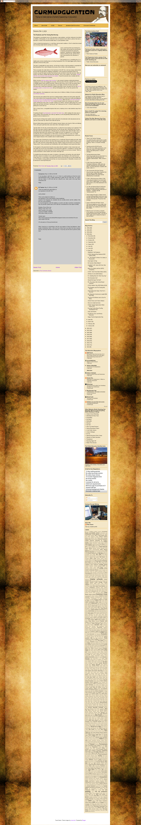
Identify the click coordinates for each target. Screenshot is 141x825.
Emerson (87, 629)
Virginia (98, 803)
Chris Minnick (102, 586)
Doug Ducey (92, 621)
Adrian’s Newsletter (92, 365)
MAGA (100, 693)
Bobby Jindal (93, 558)
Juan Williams (99, 675)
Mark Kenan (93, 698)
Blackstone (87, 555)
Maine (103, 693)
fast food (97, 636)
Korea (106, 683)
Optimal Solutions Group (90, 737)
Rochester (102, 765)
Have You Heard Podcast (92, 426)
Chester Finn (104, 580)
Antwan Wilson (98, 545)
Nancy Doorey (101, 720)
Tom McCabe (91, 795)
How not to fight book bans (94, 303)
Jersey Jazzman (96, 664)
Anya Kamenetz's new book (53, 113)
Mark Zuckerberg (93, 699)
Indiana (87, 656)
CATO (98, 568)
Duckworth (98, 621)
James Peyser (93, 659)
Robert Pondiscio (93, 764)
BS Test (99, 562)
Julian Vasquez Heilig (100, 677)
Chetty (96, 582)
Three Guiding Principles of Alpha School (96, 194)
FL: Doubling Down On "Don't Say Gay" (97, 275)
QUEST (89, 753)
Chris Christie (89, 586)
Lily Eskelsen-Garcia (93, 689)
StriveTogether (92, 781)
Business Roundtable (93, 563)
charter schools (96, 579)
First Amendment (99, 638)
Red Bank (93, 758)
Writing (86, 810)
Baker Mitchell (103, 549)
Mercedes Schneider (98, 707)
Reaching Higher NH (91, 441)
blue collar (105, 555)
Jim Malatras (91, 667)
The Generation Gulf (92, 278)
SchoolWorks (98, 772)
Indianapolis (91, 656)
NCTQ (96, 726)
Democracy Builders (89, 617)
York (106, 810)
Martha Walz (99, 699)
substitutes (93, 782)
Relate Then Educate (91, 442)
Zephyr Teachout (91, 811)
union (101, 798)
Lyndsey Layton (95, 693)
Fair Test (88, 424)
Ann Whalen (102, 544)
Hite (89, 650)
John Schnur (93, 672)
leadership (87, 687)
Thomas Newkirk (95, 793)
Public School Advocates (92, 61)
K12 (90, 678)
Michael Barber (103, 710)
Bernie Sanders (91, 553)
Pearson (92, 744)
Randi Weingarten (103, 754)
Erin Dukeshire (95, 632)
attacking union (104, 548)
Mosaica (86, 719)
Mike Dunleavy (91, 713)
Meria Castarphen (100, 708)
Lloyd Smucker (88, 692)
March (89, 321)
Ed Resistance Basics (97, 622)
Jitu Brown (87, 668)
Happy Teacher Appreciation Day (95, 317)
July (89, 246)
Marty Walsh (87, 701)
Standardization (103, 777)
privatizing (98, 750)
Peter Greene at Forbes (92, 53)
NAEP (90, 720)
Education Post (98, 624)
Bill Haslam (104, 554)
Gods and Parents (92, 311)
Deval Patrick (91, 619)
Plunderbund (89, 439)
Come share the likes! (91, 107)
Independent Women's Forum (101, 655)
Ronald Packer (102, 767)
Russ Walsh (91, 768)
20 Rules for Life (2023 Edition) (95, 273)
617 (86, 531)
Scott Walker (104, 772)
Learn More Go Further (95, 687)
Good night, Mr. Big (92, 261)
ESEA (102, 632)
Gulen (103, 645)
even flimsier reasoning (38, 93)
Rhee (86, 762)
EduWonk (105, 627)
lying (90, 693)
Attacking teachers (96, 548)
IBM (86, 654)
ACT (103, 534)
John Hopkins (88, 670)
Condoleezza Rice (98, 597)
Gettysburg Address (95, 644)
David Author (97, 608)
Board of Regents (89, 557)
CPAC (103, 599)
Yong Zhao (102, 810)
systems (101, 783)
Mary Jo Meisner (93, 701)
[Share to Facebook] (69, 166)
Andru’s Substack (91, 373)
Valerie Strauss (88, 802)
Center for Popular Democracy (96, 571)
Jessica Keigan (88, 665)
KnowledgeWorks (99, 683)
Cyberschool (94, 603)
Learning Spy (104, 687)
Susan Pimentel (92, 783)
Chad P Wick (100, 573)
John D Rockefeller (103, 668)
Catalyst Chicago (93, 568)
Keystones (96, 682)
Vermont (105, 802)
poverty (86, 749)
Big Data (101, 553)
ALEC (106, 535)
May (89, 250)
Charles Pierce (104, 575)
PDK (88, 744)
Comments (90, 500)
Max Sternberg (100, 704)
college (101, 592)
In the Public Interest (91, 430)
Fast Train (101, 636)
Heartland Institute (98, 648)
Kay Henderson (100, 679)
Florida (105, 638)
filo (93, 638)
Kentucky (91, 680)
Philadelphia (95, 746)
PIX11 (91, 748)
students (97, 781)
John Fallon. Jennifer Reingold (91, 669)
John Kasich (94, 670)
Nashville (95, 721)
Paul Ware (105, 742)
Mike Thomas (104, 715)
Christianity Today (99, 587)
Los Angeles (99, 692)
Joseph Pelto (91, 674)
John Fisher (100, 669)
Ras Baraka (87, 755)
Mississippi (105, 716)
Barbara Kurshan (95, 550)
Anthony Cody (91, 545)
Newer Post (37, 267)
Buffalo (106, 562)
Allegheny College (94, 536)
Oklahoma (97, 736)
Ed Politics (89, 419)
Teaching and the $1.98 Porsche (94, 146)
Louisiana (87, 693)
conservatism (87, 598)
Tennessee (87, 789)
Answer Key (90, 378)
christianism (92, 587)
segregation (94, 773)
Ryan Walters (97, 768)
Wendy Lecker (94, 807)
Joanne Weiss (92, 668)
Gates (88, 643)
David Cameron (88, 609)
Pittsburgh (87, 748)
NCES (89, 726)
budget (102, 562)
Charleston (99, 576)
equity (97, 631)
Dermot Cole (93, 618)
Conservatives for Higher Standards (99, 598)
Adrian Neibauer (91, 535)
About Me (44, 25)
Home (36, 25)
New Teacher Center (100, 730)
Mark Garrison (94, 697)
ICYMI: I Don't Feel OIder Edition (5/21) (97, 271)
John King (100, 670)
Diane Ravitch (101, 619)
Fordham (96, 639)
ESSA (106, 632)
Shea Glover (90, 774)
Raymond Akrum (94, 755)
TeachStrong (92, 787)
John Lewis (105, 670)
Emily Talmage (97, 629)
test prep (104, 789)
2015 (88, 342)
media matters (101, 706)
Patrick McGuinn (94, 741)
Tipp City (93, 794)
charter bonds (94, 577)
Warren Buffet (91, 806)
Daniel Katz (94, 605)
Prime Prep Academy (90, 750)
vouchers (87, 805)
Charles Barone (98, 575)
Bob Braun (102, 557)
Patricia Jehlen (104, 740)
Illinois (94, 654)
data (99, 607)
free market (100, 640)
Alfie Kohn (89, 370)
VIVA (106, 803)
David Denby (102, 609)
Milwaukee (87, 716)
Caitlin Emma (104, 563)
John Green (105, 669)
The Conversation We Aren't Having (94, 170)
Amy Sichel (101, 541)
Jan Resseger (104, 659)
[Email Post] (61, 166)
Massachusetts (103, 702)
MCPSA (86, 706)
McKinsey (105, 704)
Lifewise (98, 688)
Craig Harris (92, 600)
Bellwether (92, 552)
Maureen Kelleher (92, 704)
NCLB (92, 726)
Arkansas (97, 546)
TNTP (97, 794)
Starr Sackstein (96, 778)
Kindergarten (90, 683)
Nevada (103, 728)
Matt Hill (103, 703)
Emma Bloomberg (103, 629)
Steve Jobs (101, 779)
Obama (88, 736)
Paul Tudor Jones (99, 742)
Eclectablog (89, 417)
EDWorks (90, 628)
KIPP (94, 683)
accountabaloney (91, 360)
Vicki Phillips (92, 803)
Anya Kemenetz (104, 545)
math (86, 703)
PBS (86, 744)
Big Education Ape (91, 390)
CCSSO (105, 568)
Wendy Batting (88, 807)
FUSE (104, 641)
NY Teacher (41, 187)
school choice (104, 770)
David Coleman (95, 609)
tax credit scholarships (89, 784)
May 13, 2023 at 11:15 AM (51, 187)
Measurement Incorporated (93, 706)
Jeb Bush (105, 662)
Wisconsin (105, 808)
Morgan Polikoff (104, 717)
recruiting (89, 758)
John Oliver (87, 672)
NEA (99, 726)
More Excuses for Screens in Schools (95, 210)
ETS (86, 634)
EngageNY (92, 631)
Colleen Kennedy (96, 592)
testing (87, 791)
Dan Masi (100, 604)
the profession (102, 791)
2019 (88, 334)
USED (90, 800)
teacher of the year (99, 786)
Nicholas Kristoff (100, 733)
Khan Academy (102, 682)
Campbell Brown (103, 564)
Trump (86, 798)
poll (106, 748)
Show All (105, 406)
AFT (96, 535)
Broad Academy (98, 560)
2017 (88, 338)
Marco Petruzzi (92, 694)
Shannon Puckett (100, 773)
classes (89, 591)
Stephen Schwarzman (89, 779)
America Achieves (94, 539)
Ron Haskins (96, 767)
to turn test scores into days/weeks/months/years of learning (47, 99)
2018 (88, 336)
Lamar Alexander (89, 684)
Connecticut (105, 597)
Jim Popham (100, 667)
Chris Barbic (97, 584)
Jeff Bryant (95, 663)
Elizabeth (105, 628)
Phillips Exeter (101, 746)
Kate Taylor (105, 678)
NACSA (86, 720)
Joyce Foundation (92, 675)
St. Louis (98, 777)
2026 (88, 228)
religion (100, 759)
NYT (86, 736)
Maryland (97, 702)
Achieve (98, 532)
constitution (87, 599)
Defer (103, 614)
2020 (88, 332)
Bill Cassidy (92, 554)
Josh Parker (97, 674)
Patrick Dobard (88, 741)
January (90, 325)
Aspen (86, 548)
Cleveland (93, 591)
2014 (88, 345)
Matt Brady (94, 703)
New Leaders (97, 729)
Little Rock (92, 691)
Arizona (93, 546)
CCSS (52, 25)
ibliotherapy (105, 653)
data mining (102, 607)
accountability (92, 532)
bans (91, 550)
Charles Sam (94, 576)
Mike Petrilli (98, 715)
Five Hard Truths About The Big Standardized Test (95, 309)
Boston (102, 558)
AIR (100, 535)
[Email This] (64, 166)
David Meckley (94, 612)
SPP (93, 777)
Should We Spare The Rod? (94, 280)
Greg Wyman (91, 645)
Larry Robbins (102, 684)
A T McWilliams (90, 531)
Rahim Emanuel (91, 754)
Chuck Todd (101, 588)
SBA (89, 770)
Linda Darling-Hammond (102, 689)
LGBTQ (95, 688)
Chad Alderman (95, 573)
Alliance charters (103, 536)
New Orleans (104, 729)
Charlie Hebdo (88, 577)
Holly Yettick (93, 650)
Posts (88, 497)
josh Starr (103, 674)
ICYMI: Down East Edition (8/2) (93, 162)
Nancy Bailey (95, 720)
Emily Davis (91, 629)
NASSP (99, 721)
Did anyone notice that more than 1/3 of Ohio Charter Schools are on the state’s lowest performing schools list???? (95, 355)
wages (91, 805)
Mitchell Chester (88, 717)
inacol (102, 654)
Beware (97, 553)
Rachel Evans (102, 753)
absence (99, 531)
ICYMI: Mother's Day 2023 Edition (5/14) (97, 285)
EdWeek (86, 628)
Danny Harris (87, 607)
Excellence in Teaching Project (95, 635)
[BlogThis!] (66, 166)
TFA (96, 791)
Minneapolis (96, 716)
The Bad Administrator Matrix (93, 154)
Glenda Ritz (101, 644)
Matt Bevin (89, 703)
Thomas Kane (88, 793)
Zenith (86, 811)
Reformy (91, 759)
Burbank (86, 563)
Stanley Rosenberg (89, 778)
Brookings (104, 560)
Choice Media (92, 584)
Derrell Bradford (99, 618)
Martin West (105, 699)
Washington (96, 806)
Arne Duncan (103, 546)
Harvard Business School (102, 646)
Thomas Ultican (102, 793)
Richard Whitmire (101, 762)
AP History (89, 546)
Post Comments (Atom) (45, 270)
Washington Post (103, 806)
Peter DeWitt (97, 745)
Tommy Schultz (102, 795)
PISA (106, 746)
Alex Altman (87, 536)
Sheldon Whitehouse (97, 774)
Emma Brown (87, 631)
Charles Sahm (88, 576)
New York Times (92, 732)
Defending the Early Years (92, 415)
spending (90, 777)
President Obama (103, 749)
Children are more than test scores (95, 402)
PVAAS (86, 753)
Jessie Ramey (103, 665)
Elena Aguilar (100, 628)
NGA (89, 733)
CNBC (97, 591)
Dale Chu (91, 604)
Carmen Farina (93, 567)
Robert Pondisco (100, 764)
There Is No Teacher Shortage (93, 138)
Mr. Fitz (88, 433)
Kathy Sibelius (93, 679)
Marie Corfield (88, 697)
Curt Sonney (104, 602)
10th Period (90, 352)
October (90, 240)
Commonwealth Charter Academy (91, 595)
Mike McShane (103, 713)
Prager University (92, 749)
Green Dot (87, 645)
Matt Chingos (99, 703)
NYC (102, 735)
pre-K (97, 749)
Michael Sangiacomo (89, 712)
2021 (88, 330)
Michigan (103, 712)
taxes (95, 784)
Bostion (98, 558)
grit (101, 645)
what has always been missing (48, 80)
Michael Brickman (88, 711)
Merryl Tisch (91, 710)
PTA (94, 751)
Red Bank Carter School (100, 758)
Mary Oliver (93, 702)
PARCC (101, 738)
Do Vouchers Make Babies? (94, 263)
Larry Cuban (96, 684)
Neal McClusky (104, 726)
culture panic (98, 602)
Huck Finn (91, 653)
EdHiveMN (89, 421)
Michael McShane (103, 711)
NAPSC (91, 721)
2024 (88, 232)
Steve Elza (96, 779)
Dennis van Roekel (98, 617)
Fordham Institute (102, 639)
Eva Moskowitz (98, 634)
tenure (92, 789)
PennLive (97, 744)
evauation (87, 635)
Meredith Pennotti (93, 708)
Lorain (93, 692)
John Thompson (100, 672)
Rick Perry (91, 763)
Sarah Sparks (98, 769)
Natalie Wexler (104, 721)
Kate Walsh (87, 679)
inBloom (105, 654)
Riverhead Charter (100, 763)
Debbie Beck (101, 613)
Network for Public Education (93, 437)
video (96, 803)
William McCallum (92, 808)
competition (92, 597)
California (87, 564)
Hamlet (95, 646)
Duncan (102, 621)
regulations (96, 759)
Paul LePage (87, 742)
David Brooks (104, 608)
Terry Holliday (98, 789)
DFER (96, 619)
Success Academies (100, 782)
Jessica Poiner (95, 665)
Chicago (100, 582)
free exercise (95, 640)
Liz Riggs (105, 691)
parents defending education (94, 740)
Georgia (89, 644)
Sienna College (104, 774)
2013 (88, 347)
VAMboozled (97, 802)
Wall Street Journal (99, 805)
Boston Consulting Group (94, 559)
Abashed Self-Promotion (73, 25)
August (90, 244)
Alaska (102, 535)
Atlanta (90, 548)
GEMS (97, 643)
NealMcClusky (87, 728)
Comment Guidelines (89, 25)
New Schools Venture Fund (90, 730)
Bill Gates (99, 554)
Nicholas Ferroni (94, 733)
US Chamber (103, 799)
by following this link (99, 99)
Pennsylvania (103, 744)
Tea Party (103, 784)
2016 (88, 340)
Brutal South (90, 397)
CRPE (100, 600)
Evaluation (104, 634)
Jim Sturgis (105, 667)
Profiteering (104, 750)
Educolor (88, 423)
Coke (100, 591)
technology (97, 787)
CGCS (105, 572)
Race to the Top (95, 753)
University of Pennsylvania (95, 799)
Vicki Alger (87, 803)
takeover (105, 783)
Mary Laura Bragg (101, 701)
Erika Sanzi (90, 632)
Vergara (102, 802)
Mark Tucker (104, 698)
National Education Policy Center (94, 435)
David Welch (91, 613)
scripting (86, 773)
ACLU (101, 534)
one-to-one (102, 736)
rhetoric (89, 762)
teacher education (91, 786)
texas (93, 791)
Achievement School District (92, 534)
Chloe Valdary (104, 583)
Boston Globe (102, 559)
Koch (104, 683)
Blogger (84, 820)
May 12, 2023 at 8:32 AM (51, 174)
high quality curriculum (93, 649)
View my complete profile (91, 526)
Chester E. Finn (98, 580)
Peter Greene (90, 524)
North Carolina (91, 735)
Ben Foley (103, 552)
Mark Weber (87, 699)
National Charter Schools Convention (92, 724)
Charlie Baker (104, 576)
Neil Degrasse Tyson (95, 728)
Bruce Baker (88, 562)
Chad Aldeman (88, 573)
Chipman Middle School (95, 583)
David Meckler (88, 612)
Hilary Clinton (101, 649)
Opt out (105, 736)
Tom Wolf (96, 795)
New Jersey (91, 729)
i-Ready (101, 653)
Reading (100, 755)
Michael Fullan (96, 711)
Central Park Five (100, 572)
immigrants (98, 654)
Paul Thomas (93, 742)
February (90, 323)
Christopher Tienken (95, 588)
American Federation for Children (98, 540)
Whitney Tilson (101, 807)
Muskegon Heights (103, 719)
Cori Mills (91, 599)
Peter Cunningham (89, 745)
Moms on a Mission (96, 717)
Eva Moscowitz (90, 634)
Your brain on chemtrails (92, 398)
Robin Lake (91, 765)
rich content (93, 762)
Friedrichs (92, 641)
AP (86, 546)
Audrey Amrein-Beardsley (94, 549)
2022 (88, 328)
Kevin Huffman (103, 680)
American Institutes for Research (91, 541)
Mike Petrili (93, 715)
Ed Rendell (91, 622)
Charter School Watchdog (92, 414)
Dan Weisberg (104, 604)
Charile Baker (92, 575)
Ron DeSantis (91, 767)
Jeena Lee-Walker (89, 663)
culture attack (104, 600)
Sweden (97, 783)
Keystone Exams (89, 682)
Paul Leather (104, 741)
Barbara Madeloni (101, 550)
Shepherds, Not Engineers (94, 252)
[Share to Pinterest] (70, 166)
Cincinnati (105, 588)
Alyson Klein (88, 539)
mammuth (73, 820)
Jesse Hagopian (104, 664)
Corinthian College (97, 599)
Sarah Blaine (91, 769)
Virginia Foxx (102, 803)
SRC (95, 777)
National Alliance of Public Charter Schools (99, 722)
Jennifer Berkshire (103, 663)
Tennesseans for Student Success (99, 788)
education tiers (95, 626)
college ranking (91, 594)
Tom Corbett (102, 794)
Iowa (91, 658)
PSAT (86, 751)
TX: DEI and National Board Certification (96, 186)
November (90, 238)
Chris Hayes (95, 586)
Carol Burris (100, 567)
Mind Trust (91, 716)
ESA (99, 632)
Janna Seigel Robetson (99, 660)
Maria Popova (99, 696)
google (105, 644)
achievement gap (103, 532)
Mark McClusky (99, 698)
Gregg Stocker (97, 645)
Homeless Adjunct (99, 650)
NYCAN (105, 735)
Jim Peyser (96, 667)
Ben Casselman (98, 552)
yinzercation (97, 810)
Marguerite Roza (92, 696)
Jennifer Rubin (88, 664)
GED (92, 643)
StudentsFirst (88, 782)
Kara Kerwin (93, 678)
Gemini (94, 643)
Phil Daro (89, 746)
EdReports (89, 623)
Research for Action (102, 760)
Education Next (99, 623)
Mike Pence (87, 715)
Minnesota (100, 716)
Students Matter (103, 781)
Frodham (96, 641)
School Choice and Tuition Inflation (96, 300)
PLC (94, 748)
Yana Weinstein (92, 810)
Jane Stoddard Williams (89, 660)
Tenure (60, 25)
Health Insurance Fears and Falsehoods (96, 374)
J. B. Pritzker (101, 658)
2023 (88, 234)
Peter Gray (102, 745)
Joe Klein (97, 668)
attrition (86, 549)
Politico (103, 748)
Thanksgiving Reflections (92, 403)
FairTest (102, 635)
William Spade (99, 808)
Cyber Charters (88, 603)
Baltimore (87, 550)
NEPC (100, 728)
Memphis (90, 707)
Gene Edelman (101, 643)
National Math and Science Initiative (97, 725)
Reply (40, 182)
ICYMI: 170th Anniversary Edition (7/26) (95, 178)
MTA (95, 719)
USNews (94, 800)
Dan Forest (96, 604)
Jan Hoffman (98, 659)
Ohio (94, 736)
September (91, 242)
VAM (93, 802)
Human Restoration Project (92, 428)
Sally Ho (102, 768)
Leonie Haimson (89, 688)
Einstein (94, 628)
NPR (100, 735)
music (98, 719)
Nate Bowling (87, 722)
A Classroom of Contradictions (93, 366)
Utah (97, 800)
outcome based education (101, 737)
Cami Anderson (94, 564)
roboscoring (97, 765)
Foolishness (88, 639)
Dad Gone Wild (104, 603)
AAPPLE (95, 531)
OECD (91, 736)
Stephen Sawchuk (103, 778)
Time (89, 794)
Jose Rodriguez (101, 673)
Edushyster (99, 627)
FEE (91, 638)
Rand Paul (97, 754)
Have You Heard (89, 648)
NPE (97, 735)
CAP (104, 566)
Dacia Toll (99, 603)
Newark (97, 732)
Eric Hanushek (102, 631)
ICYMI (88, 654)
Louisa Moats (104, 692)
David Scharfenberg (101, 612)
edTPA (93, 623)
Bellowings (90, 384)
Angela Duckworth (95, 544)
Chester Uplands (89, 582)
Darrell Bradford (94, 607)
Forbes (92, 639)
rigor (95, 763)
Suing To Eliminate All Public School (95, 202)
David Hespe (91, 610)
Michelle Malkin (97, 712)
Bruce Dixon (93, 562)
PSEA (89, 751)
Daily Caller (87, 604)
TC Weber (99, 784)
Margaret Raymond (99, 694)
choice (87, 584)
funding (100, 641)
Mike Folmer (97, 713)
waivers (94, 805)
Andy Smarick (88, 544)
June (89, 248)
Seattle (90, 773)
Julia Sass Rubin (91, 677)
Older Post (78, 267)
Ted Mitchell (103, 787)
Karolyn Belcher (99, 678)
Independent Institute (89, 655)
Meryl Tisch (97, 710)
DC (94, 613)
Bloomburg (92, 555)
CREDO (97, 600)
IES (91, 654)
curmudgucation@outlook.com (92, 115)
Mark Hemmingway (101, 697)
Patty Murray (99, 741)
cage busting (99, 563)
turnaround (91, 798)
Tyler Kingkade (97, 798)
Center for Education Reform (91, 570)
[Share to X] (67, 166)
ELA (97, 628)
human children (96, 653)
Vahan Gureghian (103, 800)
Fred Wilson (90, 640)
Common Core (101, 594)
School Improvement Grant (90, 772)
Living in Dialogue (90, 432)
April (89, 319)
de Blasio (97, 613)
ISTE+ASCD (95, 658)
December (90, 236)
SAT (103, 769)
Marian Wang (104, 696)
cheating (93, 580)
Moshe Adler (91, 719)
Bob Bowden (96, 557)
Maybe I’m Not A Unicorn (92, 361)
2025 (88, 230)
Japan (106, 660)
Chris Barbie (102, 584)
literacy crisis (87, 691)
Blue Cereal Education (98, 555)
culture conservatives (90, 602)
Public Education (100, 752)
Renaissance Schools (93, 760)
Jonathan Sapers (94, 673)
